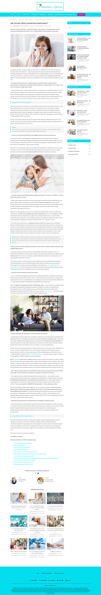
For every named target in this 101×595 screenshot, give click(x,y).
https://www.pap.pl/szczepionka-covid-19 (24, 462)
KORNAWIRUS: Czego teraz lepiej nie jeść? (21, 102)
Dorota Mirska (16, 25)
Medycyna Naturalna (71, 14)
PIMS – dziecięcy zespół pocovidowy (19, 551)
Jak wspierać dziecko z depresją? (82, 130)
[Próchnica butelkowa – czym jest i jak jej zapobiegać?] (71, 40)
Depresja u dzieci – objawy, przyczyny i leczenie (83, 91)
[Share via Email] (38, 473)
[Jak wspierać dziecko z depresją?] (71, 132)
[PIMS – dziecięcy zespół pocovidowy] (18, 543)
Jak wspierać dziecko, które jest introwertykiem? (83, 121)
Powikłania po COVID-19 (55, 551)
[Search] (89, 15)
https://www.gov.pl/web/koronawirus (23, 443)
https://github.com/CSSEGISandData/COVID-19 (25, 451)
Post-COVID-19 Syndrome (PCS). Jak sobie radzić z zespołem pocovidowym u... (55, 530)
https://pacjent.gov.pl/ (19, 445)
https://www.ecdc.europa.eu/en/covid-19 (23, 456)
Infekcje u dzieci (28, 19)
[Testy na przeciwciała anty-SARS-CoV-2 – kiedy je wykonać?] (37, 543)
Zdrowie (12, 14)
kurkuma (16, 359)
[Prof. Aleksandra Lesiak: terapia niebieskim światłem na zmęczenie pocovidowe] (37, 521)
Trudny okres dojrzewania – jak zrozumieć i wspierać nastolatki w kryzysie (83, 56)
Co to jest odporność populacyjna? (55, 506)
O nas (38, 573)
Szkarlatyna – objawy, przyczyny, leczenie (82, 111)
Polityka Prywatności (59, 573)
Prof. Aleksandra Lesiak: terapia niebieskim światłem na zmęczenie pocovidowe (37, 530)
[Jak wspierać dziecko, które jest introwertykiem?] (71, 122)
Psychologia (34, 14)
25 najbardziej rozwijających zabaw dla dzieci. (22, 415)
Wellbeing (50, 14)
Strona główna (13, 19)
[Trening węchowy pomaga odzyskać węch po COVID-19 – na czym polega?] (18, 498)
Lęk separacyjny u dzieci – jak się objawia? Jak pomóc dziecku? (84, 76)
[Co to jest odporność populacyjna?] (55, 498)
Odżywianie (42, 14)
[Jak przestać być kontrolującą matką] (71, 68)
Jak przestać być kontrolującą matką (81, 66)
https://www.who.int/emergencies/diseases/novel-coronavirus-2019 (30, 453)
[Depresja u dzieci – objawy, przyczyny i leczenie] (71, 93)
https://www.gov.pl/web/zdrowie (22, 447)
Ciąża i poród (26, 14)
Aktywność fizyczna (60, 14)
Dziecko (18, 14)
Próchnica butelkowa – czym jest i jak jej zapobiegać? (83, 39)
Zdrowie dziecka (79, 148)
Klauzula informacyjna (47, 573)
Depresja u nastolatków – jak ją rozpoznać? (83, 101)
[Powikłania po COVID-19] (55, 543)
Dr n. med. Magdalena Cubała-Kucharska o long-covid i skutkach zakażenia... (37, 507)
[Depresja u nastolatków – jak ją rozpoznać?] (71, 103)
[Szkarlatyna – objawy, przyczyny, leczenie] (71, 112)
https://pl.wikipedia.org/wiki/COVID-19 (23, 464)
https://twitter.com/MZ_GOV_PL (22, 449)
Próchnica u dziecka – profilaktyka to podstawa (83, 47)
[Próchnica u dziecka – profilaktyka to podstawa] (71, 48)
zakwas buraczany (48, 291)
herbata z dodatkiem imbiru (36, 354)
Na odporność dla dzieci (79, 151)
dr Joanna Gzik (49, 479)
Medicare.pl (81, 14)
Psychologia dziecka (79, 154)
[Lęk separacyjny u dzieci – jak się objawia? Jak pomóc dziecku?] (71, 76)
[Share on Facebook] (35, 473)
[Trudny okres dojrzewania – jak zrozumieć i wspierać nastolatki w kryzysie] (71, 57)
